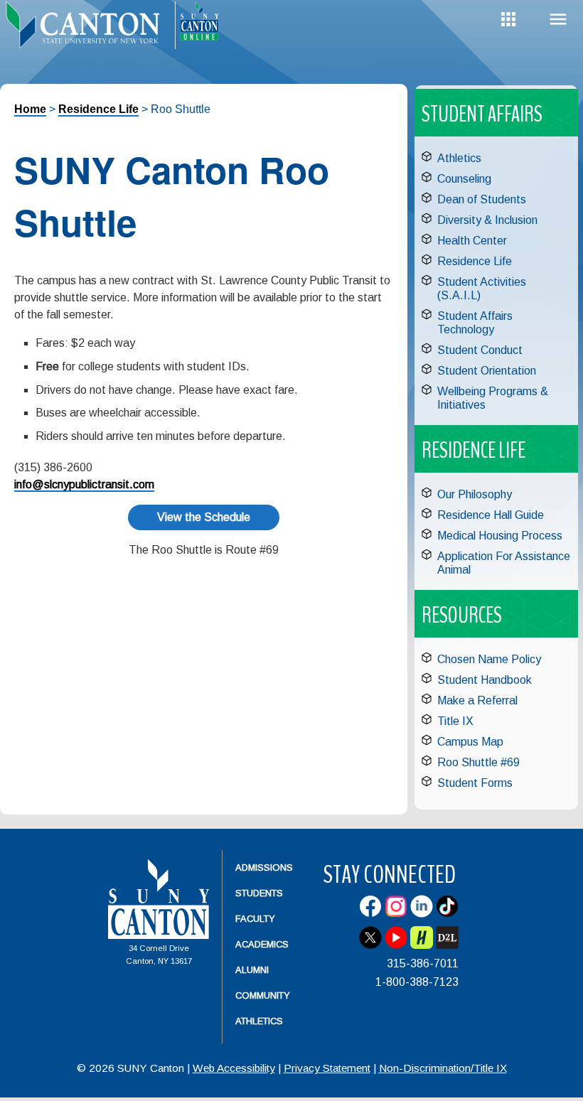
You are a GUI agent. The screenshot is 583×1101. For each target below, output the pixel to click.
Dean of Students (481, 199)
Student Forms (475, 783)
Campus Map (470, 742)
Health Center (472, 241)
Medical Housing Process (499, 536)
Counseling (464, 179)
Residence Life (98, 109)
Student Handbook (484, 680)
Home (30, 109)
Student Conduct (480, 350)
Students (259, 893)
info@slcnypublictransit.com (84, 484)
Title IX (455, 721)
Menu (558, 19)
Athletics (459, 158)
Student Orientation (486, 371)
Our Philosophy (474, 494)
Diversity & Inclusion (487, 220)
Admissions (264, 867)
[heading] (87, 32)
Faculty (255, 918)
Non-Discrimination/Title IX (443, 1068)
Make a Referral (477, 700)
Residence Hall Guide (490, 515)
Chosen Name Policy (489, 659)
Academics (262, 944)
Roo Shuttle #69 (478, 762)
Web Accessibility (234, 1068)
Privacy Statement (327, 1068)
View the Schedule (203, 517)
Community (262, 995)
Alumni (252, 970)
